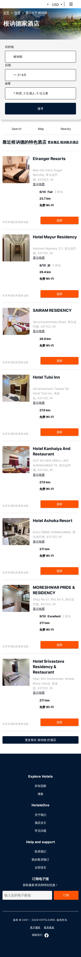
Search (16, 128)
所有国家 (41, 786)
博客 (40, 794)
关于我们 (41, 815)
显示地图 (39, 184)
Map (41, 128)
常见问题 (41, 830)
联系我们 (41, 851)
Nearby (66, 128)
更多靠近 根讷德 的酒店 (63, 142)
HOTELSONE (47, 919)
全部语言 (41, 867)
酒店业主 (41, 822)
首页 (6, 12)
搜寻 (40, 108)
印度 (17, 12)
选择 (59, 220)
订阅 (66, 895)
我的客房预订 (40, 859)
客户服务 (35, 927)
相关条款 (49, 927)
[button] (42, 4)
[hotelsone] (18, 4)
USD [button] (55, 4)
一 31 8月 (20, 75)
